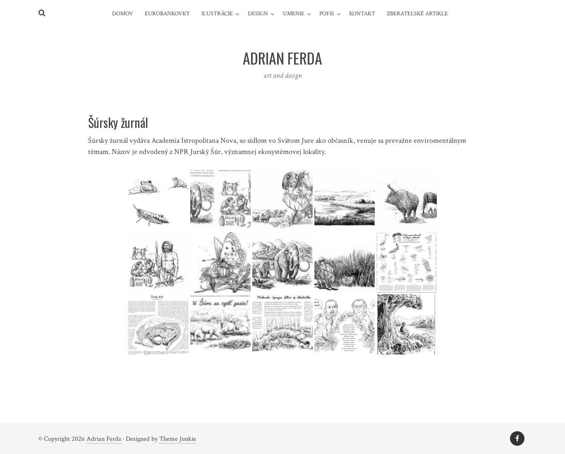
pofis (326, 13)
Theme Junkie (177, 439)
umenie (293, 13)
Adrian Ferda (103, 439)
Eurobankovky (167, 13)
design (258, 13)
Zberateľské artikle (417, 13)
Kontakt (362, 13)
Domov (122, 13)
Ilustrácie (217, 13)
